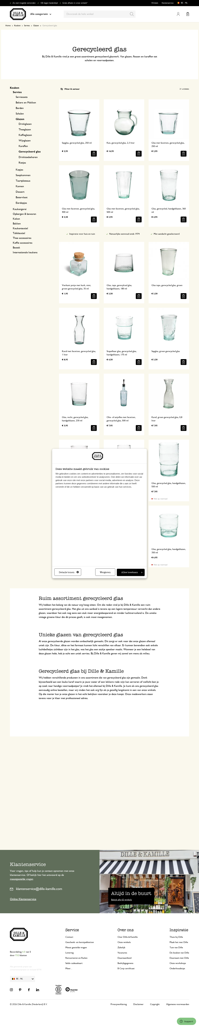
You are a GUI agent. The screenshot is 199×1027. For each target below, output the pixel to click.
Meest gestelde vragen (76, 947)
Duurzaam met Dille (179, 958)
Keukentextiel (20, 228)
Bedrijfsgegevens (125, 963)
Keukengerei (20, 209)
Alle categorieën (39, 14)
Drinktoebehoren (28, 157)
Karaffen (23, 146)
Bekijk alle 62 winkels (121, 900)
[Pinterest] (20, 989)
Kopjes (19, 169)
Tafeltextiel (19, 233)
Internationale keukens (25, 252)
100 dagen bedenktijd (49, 3)
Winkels (154, 3)
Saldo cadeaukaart (74, 963)
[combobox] (99, 14)
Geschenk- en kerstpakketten (79, 942)
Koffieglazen (25, 135)
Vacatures (122, 953)
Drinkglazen (25, 124)
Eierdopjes (21, 203)
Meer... (68, 968)
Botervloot (21, 197)
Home (8, 26)
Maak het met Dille (179, 942)
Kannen (20, 186)
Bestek (16, 247)
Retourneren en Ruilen (76, 958)
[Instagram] (11, 989)
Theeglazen (25, 129)
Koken (16, 219)
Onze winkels (124, 942)
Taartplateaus (23, 181)
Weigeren (105, 572)
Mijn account (178, 14)
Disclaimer (138, 1004)
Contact (69, 937)
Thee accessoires (22, 238)
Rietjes (22, 163)
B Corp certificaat (126, 968)
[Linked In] (37, 989)
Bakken (17, 223)
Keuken (17, 26)
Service (72, 930)
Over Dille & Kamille (128, 937)
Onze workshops (178, 963)
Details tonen (66, 572)
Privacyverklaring (119, 1004)
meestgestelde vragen (21, 879)
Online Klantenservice (23, 899)
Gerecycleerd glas (30, 151)
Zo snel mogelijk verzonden (24, 3)
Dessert (20, 192)
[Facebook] (28, 989)
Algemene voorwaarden (177, 1004)
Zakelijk (121, 947)
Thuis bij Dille (176, 937)
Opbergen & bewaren (24, 214)
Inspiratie (179, 930)
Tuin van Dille (176, 947)
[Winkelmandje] (187, 14)
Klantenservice (168, 3)
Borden (20, 108)
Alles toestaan (129, 572)
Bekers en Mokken (26, 102)
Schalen (20, 113)
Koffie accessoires (22, 243)
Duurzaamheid (124, 958)
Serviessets (22, 97)
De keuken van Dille (179, 953)
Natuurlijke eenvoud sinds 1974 (124, 234)
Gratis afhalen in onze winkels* (74, 3)
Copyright (155, 1004)
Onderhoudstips (177, 968)
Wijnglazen (25, 140)
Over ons (126, 930)
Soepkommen (23, 175)
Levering (69, 953)
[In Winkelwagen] (94, 154)
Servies (27, 26)
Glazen (36, 26)
